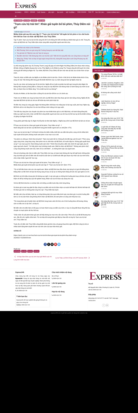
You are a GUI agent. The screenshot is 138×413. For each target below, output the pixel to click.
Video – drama (29, 12)
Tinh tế (91, 12)
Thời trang (41, 12)
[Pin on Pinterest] (55, 244)
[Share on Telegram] (58, 244)
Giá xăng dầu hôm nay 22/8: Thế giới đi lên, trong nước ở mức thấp (112, 119)
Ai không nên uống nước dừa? (111, 92)
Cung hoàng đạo (113, 12)
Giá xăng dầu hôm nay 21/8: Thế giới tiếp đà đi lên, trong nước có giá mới (112, 203)
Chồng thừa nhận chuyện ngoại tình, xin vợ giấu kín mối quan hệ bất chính (112, 184)
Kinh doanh (81, 12)
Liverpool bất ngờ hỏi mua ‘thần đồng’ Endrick (111, 193)
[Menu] (15, 16)
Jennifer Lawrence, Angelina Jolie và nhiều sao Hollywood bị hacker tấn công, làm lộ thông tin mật (112, 84)
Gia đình (26, 20)
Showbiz (18, 12)
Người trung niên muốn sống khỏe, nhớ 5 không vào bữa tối (111, 166)
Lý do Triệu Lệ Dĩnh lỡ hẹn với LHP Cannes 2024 (71, 258)
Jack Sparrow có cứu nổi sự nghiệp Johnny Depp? (110, 102)
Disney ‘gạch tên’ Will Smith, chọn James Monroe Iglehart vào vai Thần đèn (112, 138)
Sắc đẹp (51, 12)
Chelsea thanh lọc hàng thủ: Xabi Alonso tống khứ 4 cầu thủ (112, 110)
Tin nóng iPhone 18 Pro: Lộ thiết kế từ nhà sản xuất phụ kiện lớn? (112, 75)
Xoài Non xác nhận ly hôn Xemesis (28, 47)
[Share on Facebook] (45, 244)
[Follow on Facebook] (103, 305)
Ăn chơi (60, 12)
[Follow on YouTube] (107, 305)
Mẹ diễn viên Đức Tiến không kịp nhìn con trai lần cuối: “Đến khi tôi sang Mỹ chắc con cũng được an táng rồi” (53, 56)
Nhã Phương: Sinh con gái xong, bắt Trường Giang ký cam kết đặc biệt (40, 50)
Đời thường (70, 12)
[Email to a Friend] (52, 244)
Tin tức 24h (99, 12)
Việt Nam (42, 20)
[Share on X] (48, 244)
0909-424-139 (97, 289)
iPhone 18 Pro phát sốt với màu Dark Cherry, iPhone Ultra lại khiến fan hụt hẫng (112, 148)
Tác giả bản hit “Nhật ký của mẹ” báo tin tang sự (33, 53)
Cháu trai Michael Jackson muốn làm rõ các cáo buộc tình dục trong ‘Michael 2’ (112, 158)
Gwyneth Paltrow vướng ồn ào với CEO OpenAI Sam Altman (112, 175)
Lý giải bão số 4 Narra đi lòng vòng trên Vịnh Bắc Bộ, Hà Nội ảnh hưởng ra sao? (111, 128)
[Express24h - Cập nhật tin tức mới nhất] (25, 5)
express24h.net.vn (56, 313)
